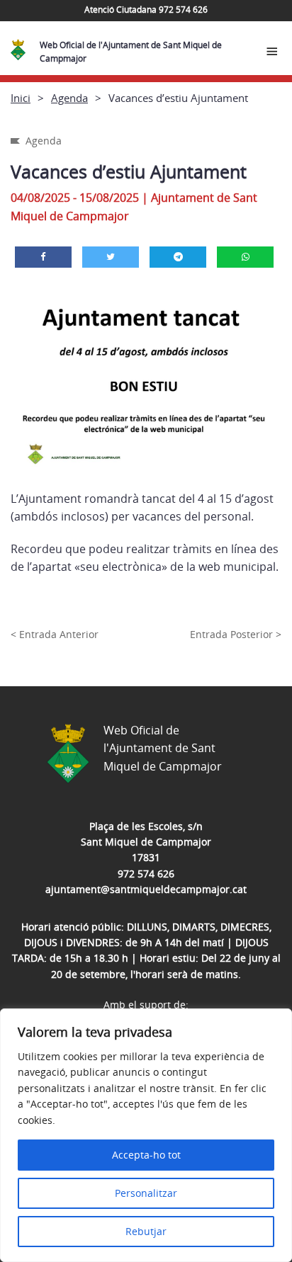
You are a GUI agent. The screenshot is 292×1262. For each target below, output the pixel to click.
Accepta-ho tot (146, 1154)
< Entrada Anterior (55, 634)
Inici (20, 98)
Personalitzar (146, 1193)
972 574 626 (146, 873)
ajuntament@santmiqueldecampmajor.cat (146, 889)
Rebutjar (146, 1231)
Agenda (69, 98)
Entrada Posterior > (235, 634)
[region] (146, 1135)
